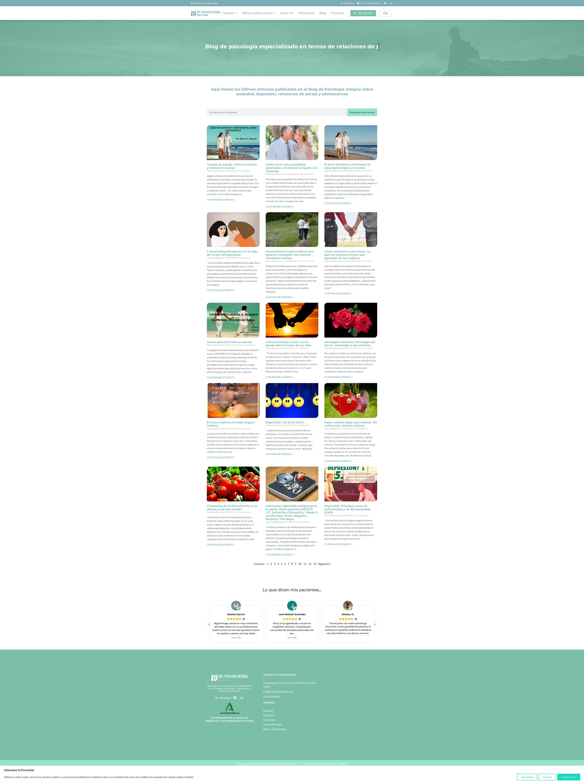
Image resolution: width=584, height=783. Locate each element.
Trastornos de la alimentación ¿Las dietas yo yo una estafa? (232, 507)
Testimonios (306, 13)
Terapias (228, 13)
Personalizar (527, 777)
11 (304, 563)
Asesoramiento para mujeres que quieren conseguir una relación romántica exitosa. (290, 255)
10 (299, 563)
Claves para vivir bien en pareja (229, 342)
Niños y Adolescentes (257, 13)
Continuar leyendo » (221, 199)
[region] (292, 774)
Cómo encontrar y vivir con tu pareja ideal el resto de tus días (288, 343)
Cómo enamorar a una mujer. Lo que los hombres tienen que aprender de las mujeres (347, 255)
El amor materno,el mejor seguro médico (231, 424)
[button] (374, 624)
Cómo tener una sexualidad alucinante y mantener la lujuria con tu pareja (292, 168)
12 (309, 563)
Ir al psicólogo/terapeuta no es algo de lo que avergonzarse (232, 253)
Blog (322, 13)
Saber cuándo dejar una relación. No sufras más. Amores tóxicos (350, 424)
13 (314, 563)
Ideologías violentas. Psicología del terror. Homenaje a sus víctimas (349, 343)
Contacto (337, 13)
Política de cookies (289, 763)
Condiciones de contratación (318, 763)
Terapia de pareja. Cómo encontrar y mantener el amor (232, 166)
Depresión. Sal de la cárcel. (285, 422)
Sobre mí (286, 13)
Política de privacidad (263, 763)
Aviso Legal (242, 763)
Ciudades (342, 763)
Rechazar (547, 777)
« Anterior (259, 563)
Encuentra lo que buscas (362, 112)
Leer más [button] (236, 637)
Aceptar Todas (569, 777)
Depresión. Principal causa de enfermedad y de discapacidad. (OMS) (347, 509)
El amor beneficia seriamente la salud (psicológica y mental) (347, 166)
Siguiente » (324, 563)
